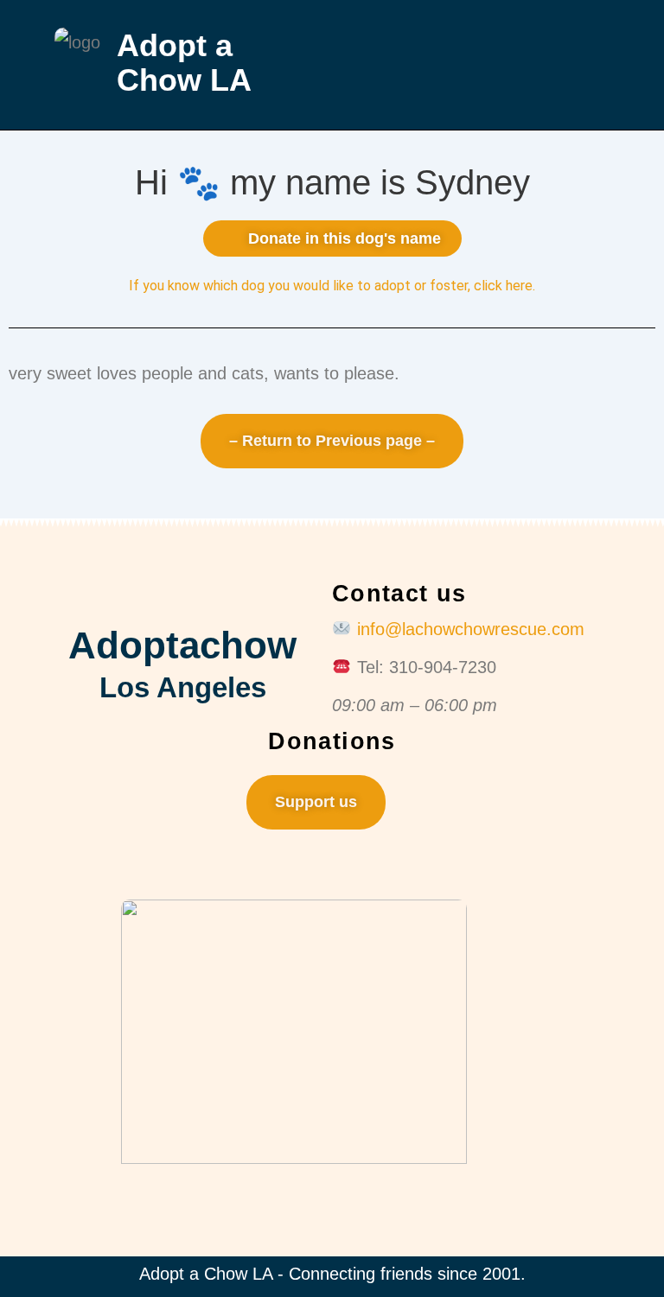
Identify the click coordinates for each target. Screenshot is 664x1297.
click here (503, 285)
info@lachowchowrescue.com (470, 629)
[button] (481, 65)
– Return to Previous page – (332, 440)
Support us (316, 802)
